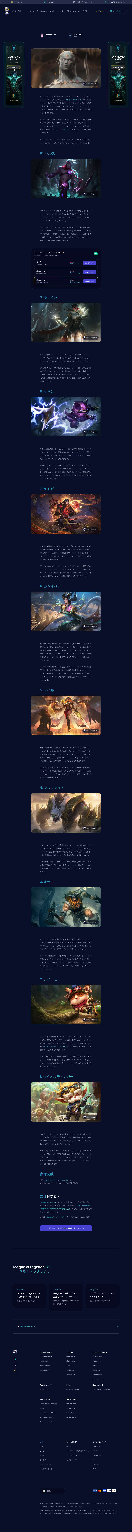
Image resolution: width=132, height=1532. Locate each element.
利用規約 (69, 1446)
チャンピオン (67, 129)
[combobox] (52, 1491)
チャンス (43, 1460)
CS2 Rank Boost (46, 1356)
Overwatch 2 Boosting (101, 1389)
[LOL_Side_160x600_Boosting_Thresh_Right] (118, 107)
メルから (68, 99)
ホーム (32, 11)
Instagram (97, 1455)
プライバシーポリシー (74, 1455)
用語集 (85, 11)
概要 (41, 1446)
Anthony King (51, 34)
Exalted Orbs (71, 1417)
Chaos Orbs (70, 1408)
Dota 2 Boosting (72, 1389)
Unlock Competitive (47, 1413)
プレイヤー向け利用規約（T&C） (78, 1451)
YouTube (96, 1446)
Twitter (95, 1469)
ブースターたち (45, 1464)
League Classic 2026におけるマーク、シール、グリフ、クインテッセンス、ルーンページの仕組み (65, 1295)
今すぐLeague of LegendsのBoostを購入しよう (64, 1228)
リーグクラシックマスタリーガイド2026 (101, 1295)
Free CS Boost (45, 1365)
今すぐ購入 (89, 263)
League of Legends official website (57, 1180)
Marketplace (71, 1404)
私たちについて (42, 11)
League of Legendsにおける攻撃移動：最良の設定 (30, 1295)
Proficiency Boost (46, 1417)
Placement (44, 1361)
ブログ (52, 11)
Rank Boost (70, 1356)
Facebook (96, 1460)
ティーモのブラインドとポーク (55, 1046)
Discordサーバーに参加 (55, 1217)
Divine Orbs (70, 1413)
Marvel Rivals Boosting (48, 1404)
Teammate (70, 1375)
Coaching (70, 1370)
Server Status (45, 1370)
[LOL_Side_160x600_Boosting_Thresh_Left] (14, 107)
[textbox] (52, 1491)
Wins (68, 1365)
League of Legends (48, 1202)
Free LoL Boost (98, 1379)
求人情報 (60, 11)
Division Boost (98, 1356)
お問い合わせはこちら (73, 11)
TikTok (95, 1451)
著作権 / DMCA (71, 1460)
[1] (52, 142)
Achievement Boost (47, 1422)
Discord (95, 1464)
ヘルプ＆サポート (46, 1469)
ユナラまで (76, 99)
